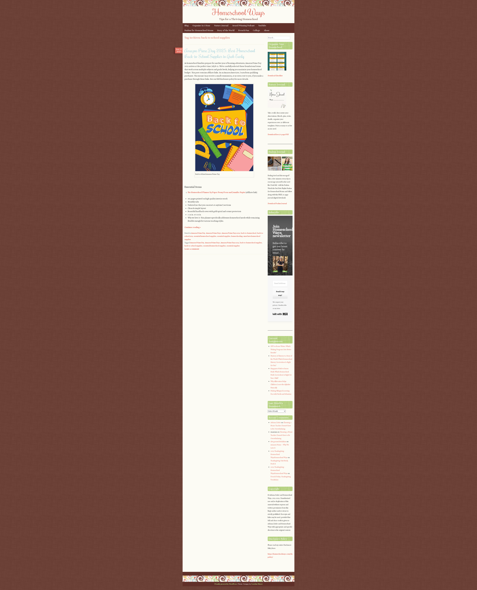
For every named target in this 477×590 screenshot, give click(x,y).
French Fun (243, 30)
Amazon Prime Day (198, 233)
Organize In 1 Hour (201, 25)
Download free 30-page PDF (278, 134)
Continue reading (192, 227)
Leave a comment (191, 249)
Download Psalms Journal (277, 203)
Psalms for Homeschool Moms (198, 30)
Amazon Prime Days (213, 233)
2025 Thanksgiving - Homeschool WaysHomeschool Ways (279, 454)
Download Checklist (275, 75)
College (256, 30)
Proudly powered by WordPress (226, 584)
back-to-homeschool (248, 233)
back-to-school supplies (193, 246)
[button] (280, 264)
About (266, 30)
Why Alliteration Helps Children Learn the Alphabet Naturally (280, 384)
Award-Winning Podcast (243, 25)
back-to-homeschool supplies (251, 243)
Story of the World (225, 30)
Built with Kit (280, 314)
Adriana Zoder (276, 422)
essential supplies (223, 236)
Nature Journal (221, 25)
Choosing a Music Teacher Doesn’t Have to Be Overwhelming (281, 425)
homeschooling (237, 236)
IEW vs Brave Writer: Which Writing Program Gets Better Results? (281, 349)
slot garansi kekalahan (278, 441)
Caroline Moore (257, 584)
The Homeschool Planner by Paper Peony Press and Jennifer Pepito (216, 192)
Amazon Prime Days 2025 (231, 233)
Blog (186, 25)
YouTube (262, 25)
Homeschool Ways (238, 12)
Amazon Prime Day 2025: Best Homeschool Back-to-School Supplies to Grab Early (219, 53)
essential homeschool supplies (205, 236)
